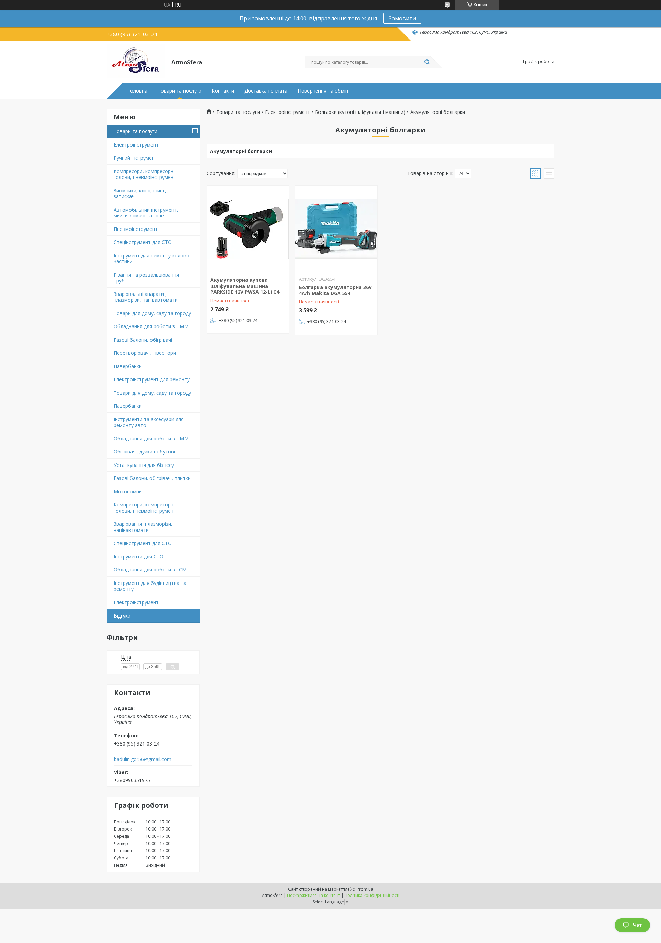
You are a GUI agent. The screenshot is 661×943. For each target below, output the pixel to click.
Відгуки (122, 615)
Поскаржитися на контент (313, 895)
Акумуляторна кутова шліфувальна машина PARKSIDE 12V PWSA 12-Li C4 (244, 286)
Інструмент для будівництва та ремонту (150, 586)
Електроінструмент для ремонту (152, 379)
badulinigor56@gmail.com (142, 759)
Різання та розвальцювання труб (146, 277)
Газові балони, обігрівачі (143, 339)
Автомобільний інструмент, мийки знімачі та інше (146, 212)
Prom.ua (365, 889)
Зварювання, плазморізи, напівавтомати (143, 527)
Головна (137, 90)
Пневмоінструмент (136, 229)
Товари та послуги (179, 90)
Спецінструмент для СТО (143, 242)
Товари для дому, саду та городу (152, 313)
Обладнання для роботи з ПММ (151, 326)
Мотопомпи (128, 491)
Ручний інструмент (135, 157)
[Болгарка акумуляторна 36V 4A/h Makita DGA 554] (336, 229)
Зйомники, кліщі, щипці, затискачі (141, 193)
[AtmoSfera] (136, 61)
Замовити (402, 18)
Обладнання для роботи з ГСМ (150, 569)
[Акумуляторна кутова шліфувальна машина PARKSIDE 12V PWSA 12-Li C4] (248, 229)
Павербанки (128, 366)
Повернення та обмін (323, 90)
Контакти (223, 90)
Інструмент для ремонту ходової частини (152, 258)
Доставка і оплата (265, 90)
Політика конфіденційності (372, 895)
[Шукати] (427, 62)
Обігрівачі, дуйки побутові (144, 451)
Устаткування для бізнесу (144, 465)
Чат (637, 925)
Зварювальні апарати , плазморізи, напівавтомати (146, 297)
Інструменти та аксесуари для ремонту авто (149, 422)
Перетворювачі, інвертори (145, 353)
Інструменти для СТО (139, 556)
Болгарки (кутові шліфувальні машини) (360, 112)
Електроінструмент (136, 144)
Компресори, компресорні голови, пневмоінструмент (145, 174)
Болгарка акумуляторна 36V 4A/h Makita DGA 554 (335, 290)
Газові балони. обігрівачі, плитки (152, 478)
